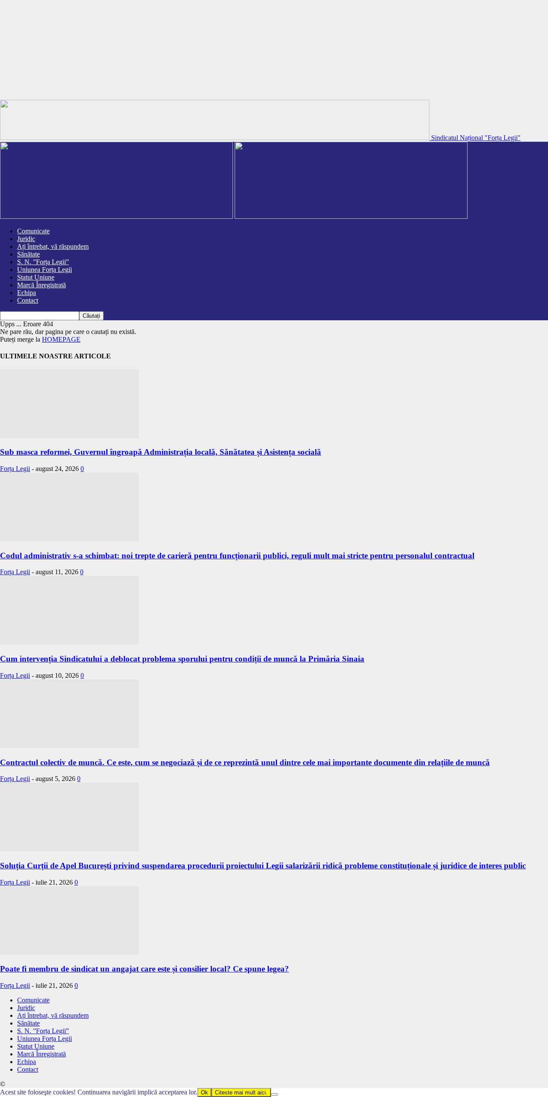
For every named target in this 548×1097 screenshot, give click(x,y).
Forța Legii (15, 468)
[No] (274, 1094)
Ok (204, 1092)
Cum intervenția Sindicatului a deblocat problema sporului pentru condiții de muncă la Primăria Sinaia (182, 658)
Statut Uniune (35, 277)
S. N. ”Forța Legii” (43, 261)
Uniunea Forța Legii (44, 269)
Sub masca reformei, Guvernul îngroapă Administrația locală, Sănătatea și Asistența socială (160, 451)
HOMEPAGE (61, 339)
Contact (27, 300)
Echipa (26, 292)
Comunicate (33, 231)
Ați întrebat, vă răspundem (53, 246)
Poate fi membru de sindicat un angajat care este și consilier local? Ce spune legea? (144, 968)
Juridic (26, 238)
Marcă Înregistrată (41, 285)
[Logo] (117, 216)
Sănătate (28, 254)
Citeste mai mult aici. (241, 1092)
